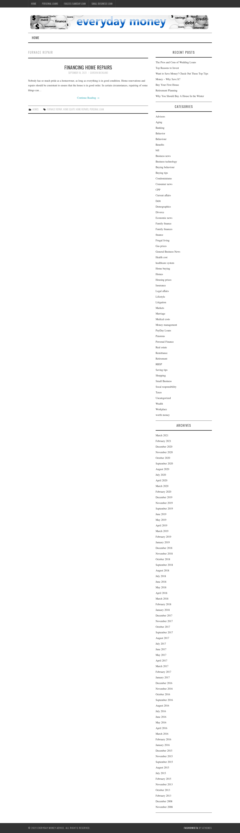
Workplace (161, 409)
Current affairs (163, 195)
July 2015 (161, 773)
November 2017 (164, 621)
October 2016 (163, 694)
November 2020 (164, 452)
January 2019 (163, 542)
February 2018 (163, 604)
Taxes (159, 392)
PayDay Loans (163, 330)
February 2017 (163, 671)
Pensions (160, 336)
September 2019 (164, 508)
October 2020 (163, 458)
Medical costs (163, 319)
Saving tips (161, 370)
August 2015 (162, 767)
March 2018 (162, 598)
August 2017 (162, 638)
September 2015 (164, 762)
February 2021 (163, 441)
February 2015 (163, 778)
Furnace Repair (54, 109)
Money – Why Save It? (168, 79)
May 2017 (161, 655)
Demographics (163, 206)
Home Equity (69, 109)
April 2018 (161, 593)
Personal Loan (97, 109)
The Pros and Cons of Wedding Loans (176, 62)
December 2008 (164, 801)
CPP (158, 189)
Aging (159, 122)
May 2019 (161, 519)
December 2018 (164, 548)
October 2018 (163, 559)
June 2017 (161, 649)
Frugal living (163, 240)
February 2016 (163, 739)
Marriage (160, 313)
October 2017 (163, 626)
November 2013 (164, 784)
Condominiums (164, 178)
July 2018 (161, 576)
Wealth (159, 403)
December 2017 (164, 615)
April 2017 (161, 660)
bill (157, 150)
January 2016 (163, 745)
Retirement (161, 358)
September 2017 (164, 632)
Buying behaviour (165, 167)
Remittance (161, 353)
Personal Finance (165, 341)
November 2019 (164, 503)
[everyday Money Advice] (119, 21)
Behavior (160, 133)
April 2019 (161, 525)
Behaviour (161, 139)
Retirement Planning (166, 90)
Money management (166, 325)
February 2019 (163, 536)
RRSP (159, 364)
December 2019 (164, 497)
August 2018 (162, 570)
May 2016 (161, 722)
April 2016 (161, 728)
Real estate (161, 347)
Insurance (161, 285)
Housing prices (163, 279)
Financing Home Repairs (88, 67)
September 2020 (164, 463)
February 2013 (163, 795)
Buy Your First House (167, 85)
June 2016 (161, 717)
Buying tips (162, 173)
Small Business (164, 381)
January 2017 (163, 677)
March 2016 (162, 733)
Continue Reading (88, 97)
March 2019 (162, 531)
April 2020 (161, 480)
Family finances (164, 229)
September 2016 (164, 700)
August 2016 (162, 705)
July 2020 (161, 474)
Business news (163, 156)
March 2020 (162, 486)
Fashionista (191, 828)
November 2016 (164, 688)
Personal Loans (50, 3)
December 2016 (164, 683)
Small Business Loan (102, 3)
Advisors (160, 116)
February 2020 (163, 491)
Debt (158, 201)
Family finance (163, 223)
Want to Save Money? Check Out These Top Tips (182, 73)
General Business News (168, 251)
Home (33, 3)
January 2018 (163, 610)
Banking (160, 127)
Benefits (160, 144)
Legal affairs (162, 291)
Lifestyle (160, 296)
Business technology (166, 161)
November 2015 (164, 756)
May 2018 (161, 587)
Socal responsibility (166, 386)
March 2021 (162, 435)
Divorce (160, 212)
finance (159, 234)
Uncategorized (163, 398)
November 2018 (164, 553)
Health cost (161, 257)
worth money (163, 415)
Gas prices (161, 246)
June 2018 (161, 581)
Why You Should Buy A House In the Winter (180, 96)
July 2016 (161, 711)
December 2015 (164, 750)
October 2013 (163, 790)
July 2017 (161, 643)
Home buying (163, 268)
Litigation (161, 302)
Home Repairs (82, 109)
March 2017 (162, 666)
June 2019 (161, 514)
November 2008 (164, 807)
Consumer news (164, 184)
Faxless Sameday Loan (75, 3)
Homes (35, 109)
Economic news (164, 218)
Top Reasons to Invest (167, 68)
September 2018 (164, 565)
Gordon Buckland (99, 72)
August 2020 (162, 469)
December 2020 (164, 446)
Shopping (161, 375)
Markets (160, 308)
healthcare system (165, 263)
